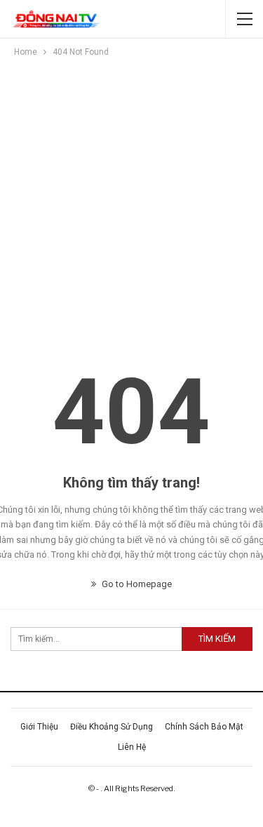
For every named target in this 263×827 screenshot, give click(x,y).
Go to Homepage (136, 584)
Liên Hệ (132, 747)
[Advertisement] (131, 198)
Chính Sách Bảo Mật (204, 727)
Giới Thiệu (39, 727)
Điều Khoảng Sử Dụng (111, 727)
